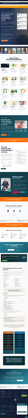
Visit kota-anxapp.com (9, 134)
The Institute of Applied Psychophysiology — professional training (12, 406)
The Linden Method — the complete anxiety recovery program (4, 406)
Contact (15, 398)
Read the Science (3, 168)
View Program (21, 74)
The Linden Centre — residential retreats (12, 410)
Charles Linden (16, 397)
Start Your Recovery (4, 40)
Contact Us (10, 40)
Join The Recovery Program (23, 395)
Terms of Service (20, 414)
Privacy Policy (17, 414)
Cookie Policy (23, 414)
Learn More (21, 111)
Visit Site (2, 74)
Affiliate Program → (25, 414)
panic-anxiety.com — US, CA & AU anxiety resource (4, 410)
